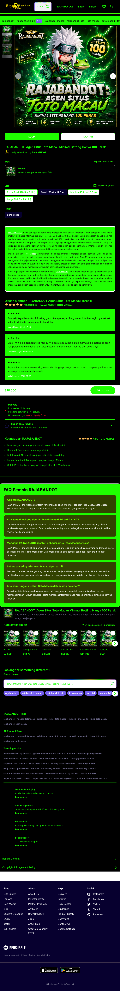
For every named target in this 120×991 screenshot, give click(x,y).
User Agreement (11, 955)
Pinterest (98, 914)
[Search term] (47, 7)
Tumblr (97, 909)
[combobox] (43, 6)
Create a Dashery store (38, 930)
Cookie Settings (66, 929)
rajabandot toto (75, 20)
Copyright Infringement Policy (19, 867)
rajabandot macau (54, 20)
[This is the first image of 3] (18, 76)
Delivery (62, 893)
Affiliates (33, 908)
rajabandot (8, 20)
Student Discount (13, 913)
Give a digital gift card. (37, 415)
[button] (7, 28)
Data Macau (62, 271)
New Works (10, 903)
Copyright (63, 918)
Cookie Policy (43, 955)
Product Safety (66, 913)
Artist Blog (34, 923)
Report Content (11, 858)
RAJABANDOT (15, 232)
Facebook (98, 899)
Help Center (64, 903)
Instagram (98, 893)
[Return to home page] (18, 6)
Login (7, 918)
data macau (108, 20)
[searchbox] (60, 684)
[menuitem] (8, 21)
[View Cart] (111, 6)
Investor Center (36, 898)
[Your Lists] (104, 6)
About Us (33, 893)
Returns (62, 898)
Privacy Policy (28, 955)
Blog (6, 908)
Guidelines (63, 908)
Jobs (31, 918)
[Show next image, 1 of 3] (113, 76)
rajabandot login (29, 20)
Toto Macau (30, 253)
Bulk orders (10, 928)
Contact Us (64, 923)
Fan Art (8, 898)
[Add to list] (16, 633)
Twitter (97, 904)
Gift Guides (10, 893)
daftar (7, 923)
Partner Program (37, 903)
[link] (11, 693)
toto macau (93, 20)
